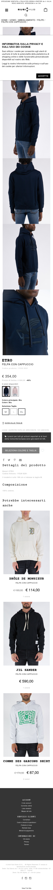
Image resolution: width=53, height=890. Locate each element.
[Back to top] (45, 882)
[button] (43, 75)
